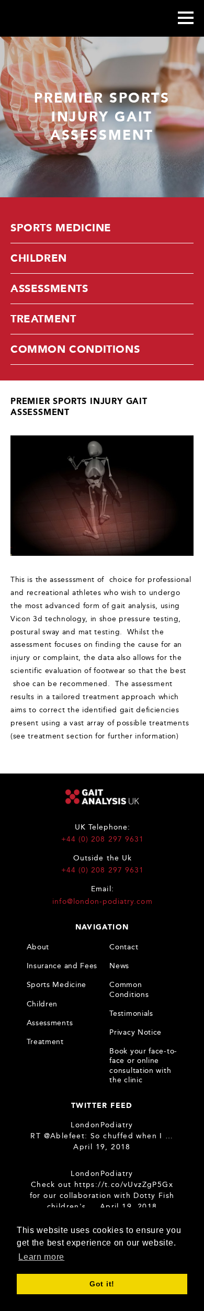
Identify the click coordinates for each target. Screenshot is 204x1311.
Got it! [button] (102, 1284)
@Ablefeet (64, 1135)
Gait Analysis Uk (45, 17)
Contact (123, 947)
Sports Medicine (60, 227)
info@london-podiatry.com (102, 901)
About (38, 947)
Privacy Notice (135, 1032)
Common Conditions (75, 349)
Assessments (49, 288)
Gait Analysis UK (102, 796)
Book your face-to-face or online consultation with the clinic (143, 1065)
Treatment (43, 318)
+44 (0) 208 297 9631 (102, 839)
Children (38, 258)
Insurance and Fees (62, 965)
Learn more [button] (41, 1256)
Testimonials (131, 1013)
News (119, 965)
